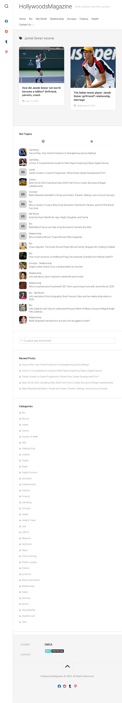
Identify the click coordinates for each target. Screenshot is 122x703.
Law (24, 526)
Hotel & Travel (29, 520)
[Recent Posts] (43, 141)
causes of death (30, 436)
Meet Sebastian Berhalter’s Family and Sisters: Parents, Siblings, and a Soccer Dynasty (72, 195)
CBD (24, 442)
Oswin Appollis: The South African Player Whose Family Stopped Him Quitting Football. (72, 247)
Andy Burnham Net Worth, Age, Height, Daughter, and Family (58, 217)
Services (26, 598)
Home (22, 18)
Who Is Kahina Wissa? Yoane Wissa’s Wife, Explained (55, 237)
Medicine (26, 538)
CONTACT (26, 654)
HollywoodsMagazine (45, 6)
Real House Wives (31, 580)
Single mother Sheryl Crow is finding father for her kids (56, 266)
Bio (31, 18)
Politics (25, 568)
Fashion (26, 490)
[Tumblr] (6, 41)
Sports (25, 604)
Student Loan (28, 616)
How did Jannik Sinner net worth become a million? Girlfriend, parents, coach (41, 91)
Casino (32, 179)
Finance (84, 18)
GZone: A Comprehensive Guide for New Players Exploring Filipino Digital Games (69, 163)
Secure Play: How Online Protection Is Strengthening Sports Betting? (62, 153)
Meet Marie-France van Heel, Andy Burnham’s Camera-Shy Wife (60, 227)
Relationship (57, 18)
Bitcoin (25, 418)
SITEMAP (25, 644)
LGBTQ (25, 532)
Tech (24, 622)
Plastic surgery (29, 562)
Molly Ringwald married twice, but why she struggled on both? (59, 321)
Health (94, 18)
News (25, 550)
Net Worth (41, 18)
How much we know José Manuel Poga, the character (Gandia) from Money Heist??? (71, 257)
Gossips (71, 18)
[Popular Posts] (91, 141)
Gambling (34, 150)
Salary (25, 592)
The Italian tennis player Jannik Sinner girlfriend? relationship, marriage (92, 96)
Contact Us (25, 24)
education (27, 478)
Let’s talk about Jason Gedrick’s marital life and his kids (56, 276)
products (26, 574)
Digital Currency (29, 472)
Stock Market (28, 610)
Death (25, 466)
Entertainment (29, 484)
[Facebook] (6, 21)
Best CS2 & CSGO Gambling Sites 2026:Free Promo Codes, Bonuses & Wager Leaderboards (67, 382)
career (32, 169)
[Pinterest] (6, 52)
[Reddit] (6, 31)
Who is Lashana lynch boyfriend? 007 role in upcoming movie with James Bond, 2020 (71, 286)
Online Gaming (29, 556)
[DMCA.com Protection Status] (54, 652)
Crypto (25, 460)
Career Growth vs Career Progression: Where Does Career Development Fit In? (67, 173)
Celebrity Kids (28, 448)
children (26, 454)
